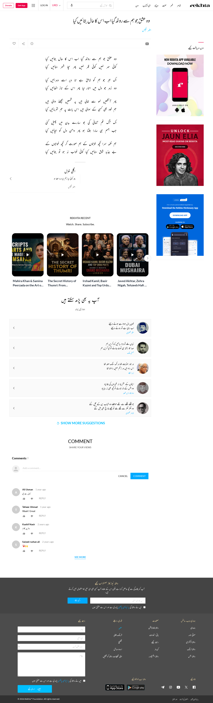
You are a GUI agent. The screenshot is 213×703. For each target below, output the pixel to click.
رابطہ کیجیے (155, 642)
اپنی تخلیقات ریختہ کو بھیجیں (112, 656)
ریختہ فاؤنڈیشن (153, 627)
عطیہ (120, 627)
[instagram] (170, 687)
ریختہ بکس (191, 656)
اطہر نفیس (146, 30)
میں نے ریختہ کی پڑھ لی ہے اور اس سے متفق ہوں (116, 607)
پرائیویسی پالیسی (123, 607)
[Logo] (200, 6)
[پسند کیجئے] (14, 43)
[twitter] (186, 687)
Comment (139, 476)
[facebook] (194, 687)
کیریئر (157, 649)
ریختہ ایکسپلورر (154, 656)
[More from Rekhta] (33, 5)
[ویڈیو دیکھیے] (147, 43)
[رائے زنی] (32, 43)
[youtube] (178, 687)
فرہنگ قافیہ (118, 635)
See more (80, 557)
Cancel (123, 476)
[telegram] (162, 687)
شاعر (179, 5)
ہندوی (193, 627)
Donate (8, 5)
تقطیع (120, 642)
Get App (21, 5)
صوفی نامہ (192, 635)
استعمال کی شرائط (184, 699)
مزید (137, 5)
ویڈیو (156, 5)
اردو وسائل (118, 649)
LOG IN (44, 5)
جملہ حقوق (174, 699)
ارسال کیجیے (31, 688)
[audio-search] (71, 5)
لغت (164, 5)
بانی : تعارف (154, 635)
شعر (171, 5)
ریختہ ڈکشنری (190, 642)
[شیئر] (23, 43)
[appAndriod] (135, 687)
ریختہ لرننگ (191, 649)
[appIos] (114, 687)
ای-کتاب (147, 5)
